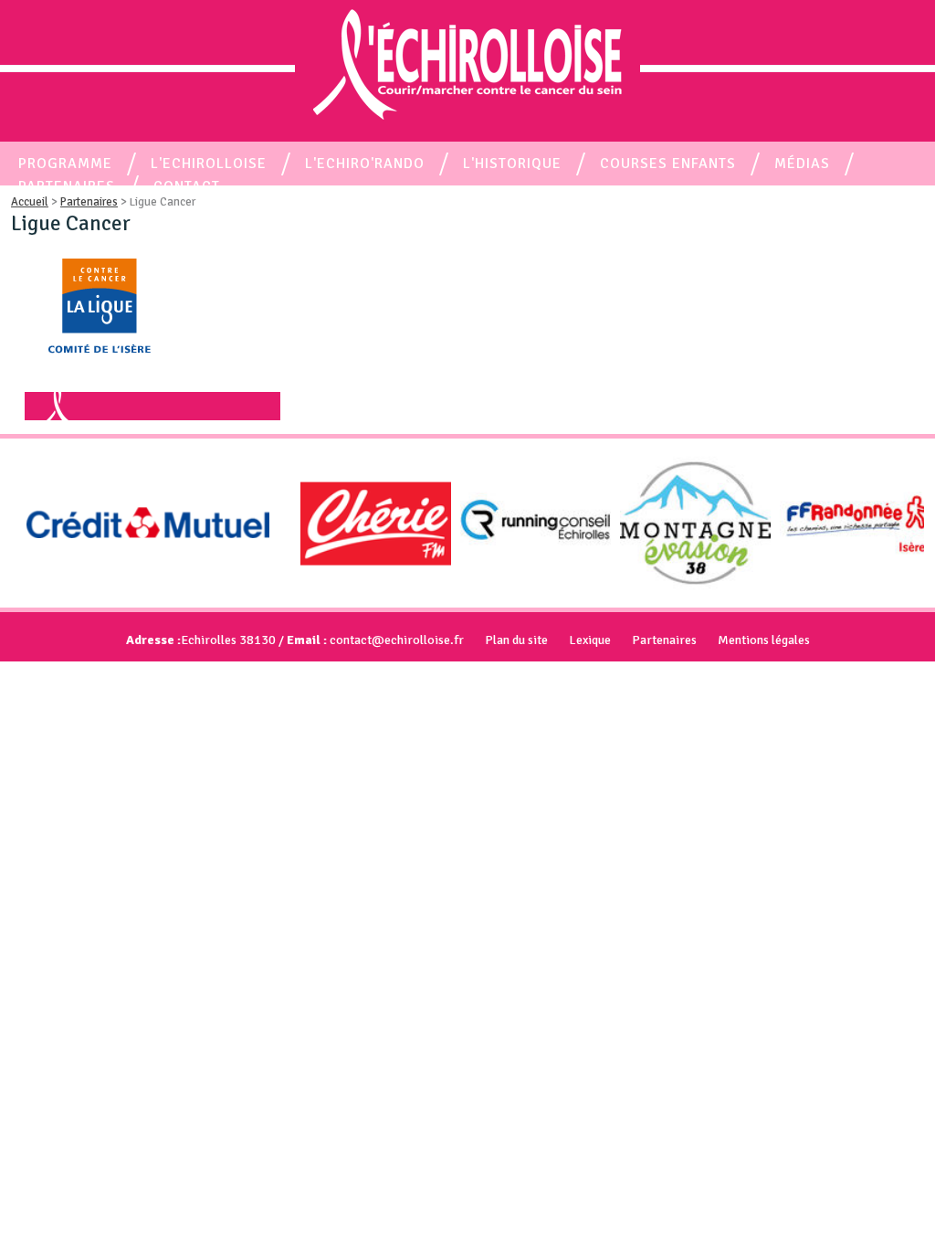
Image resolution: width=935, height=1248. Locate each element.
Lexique (590, 640)
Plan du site (516, 640)
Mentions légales (764, 640)
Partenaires (664, 640)
